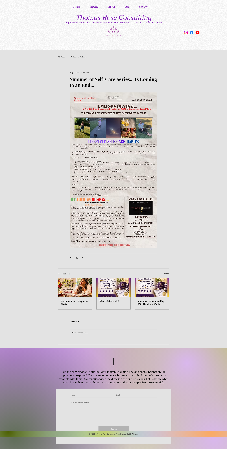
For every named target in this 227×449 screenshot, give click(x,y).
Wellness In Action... (78, 57)
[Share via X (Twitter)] (77, 257)
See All (166, 273)
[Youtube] (197, 32)
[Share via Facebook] (71, 257)
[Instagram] (186, 32)
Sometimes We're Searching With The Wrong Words (151, 303)
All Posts (61, 57)
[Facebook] (191, 32)
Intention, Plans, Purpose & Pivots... (74, 303)
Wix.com (135, 434)
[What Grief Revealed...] (113, 287)
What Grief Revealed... (110, 301)
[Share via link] (82, 257)
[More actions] (155, 72)
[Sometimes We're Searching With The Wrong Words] (152, 287)
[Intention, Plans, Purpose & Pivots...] (75, 287)
